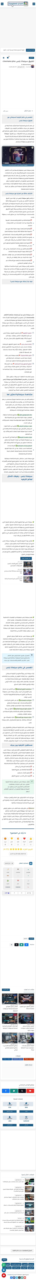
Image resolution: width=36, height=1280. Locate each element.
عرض (26, 1111)
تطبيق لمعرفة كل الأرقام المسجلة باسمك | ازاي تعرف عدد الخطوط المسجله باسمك (13, 1221)
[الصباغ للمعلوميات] (18, 4)
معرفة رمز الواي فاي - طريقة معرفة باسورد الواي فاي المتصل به (13, 1190)
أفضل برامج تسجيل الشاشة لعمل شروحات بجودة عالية (27, 1028)
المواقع (31, 1267)
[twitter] (22, 1091)
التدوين (25, 1264)
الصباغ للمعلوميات (12, 1274)
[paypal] (14, 1277)
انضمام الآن (9, 1125)
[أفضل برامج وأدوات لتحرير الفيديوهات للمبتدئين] (28, 564)
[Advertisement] (18, 27)
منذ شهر (31, 1004)
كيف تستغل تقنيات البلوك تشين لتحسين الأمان (13, 51)
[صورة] (29, 1182)
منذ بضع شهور (13, 1004)
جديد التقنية (16, 1267)
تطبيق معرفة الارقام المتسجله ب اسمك (14, 1205)
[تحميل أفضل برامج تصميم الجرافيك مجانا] (28, 579)
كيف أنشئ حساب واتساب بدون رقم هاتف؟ (13, 1181)
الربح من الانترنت (15, 1264)
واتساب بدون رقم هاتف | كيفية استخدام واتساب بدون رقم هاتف (14, 1198)
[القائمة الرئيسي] (34, 4)
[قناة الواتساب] (4, 1265)
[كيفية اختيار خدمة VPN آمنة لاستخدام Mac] (28, 572)
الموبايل (24, 1267)
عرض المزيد (6, 989)
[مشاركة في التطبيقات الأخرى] (12, 944)
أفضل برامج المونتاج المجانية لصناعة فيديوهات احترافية (10, 1009)
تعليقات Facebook (18, 1059)
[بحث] (2, 4)
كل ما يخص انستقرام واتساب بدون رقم (14, 1213)
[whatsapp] (14, 1091)
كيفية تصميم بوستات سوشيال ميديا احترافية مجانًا (27, 1048)
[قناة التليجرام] (4, 1270)
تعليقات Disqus (7, 1059)
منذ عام (19, 561)
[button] (26, 944)
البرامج (31, 57)
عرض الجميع (10, 1111)
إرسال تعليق (28, 1065)
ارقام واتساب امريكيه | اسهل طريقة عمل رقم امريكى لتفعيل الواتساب (13, 1229)
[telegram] (17, 1277)
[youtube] (30, 1091)
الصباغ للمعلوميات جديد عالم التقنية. (22, 1250)
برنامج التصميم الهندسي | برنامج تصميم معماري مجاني (10, 1048)
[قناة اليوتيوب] (4, 1275)
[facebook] (6, 1091)
